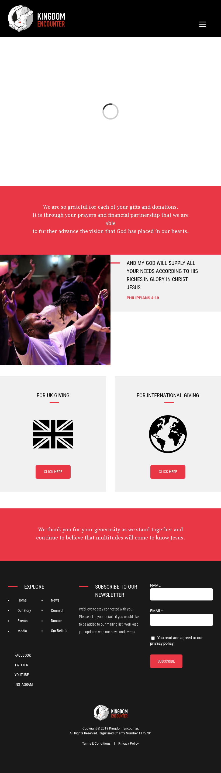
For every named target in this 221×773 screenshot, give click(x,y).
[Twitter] (24, 664)
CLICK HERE (53, 472)
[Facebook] (24, 654)
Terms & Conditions (96, 743)
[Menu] (202, 23)
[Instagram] (24, 684)
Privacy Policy (162, 643)
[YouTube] (24, 674)
